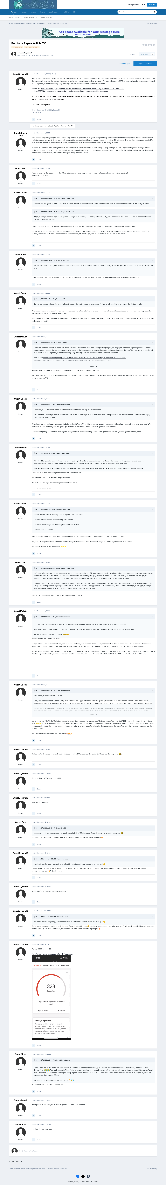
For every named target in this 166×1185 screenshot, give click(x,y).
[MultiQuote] (33, 119)
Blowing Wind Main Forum (43, 55)
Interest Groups (30, 18)
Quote (39, 119)
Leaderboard (53, 12)
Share (134, 54)
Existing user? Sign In (135, 5)
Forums (14, 12)
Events (42, 12)
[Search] (154, 12)
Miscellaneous (46, 18)
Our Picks (65, 12)
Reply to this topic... (30, 1151)
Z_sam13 (59, 342)
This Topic (145, 12)
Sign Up (152, 4)
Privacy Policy (73, 1182)
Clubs (75, 12)
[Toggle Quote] (35, 198)
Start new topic (124, 63)
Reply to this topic (145, 63)
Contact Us (85, 1182)
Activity (33, 12)
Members (24, 12)
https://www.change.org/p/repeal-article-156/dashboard (52, 954)
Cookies (94, 1182)
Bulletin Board (14, 18)
